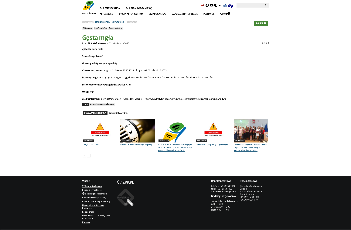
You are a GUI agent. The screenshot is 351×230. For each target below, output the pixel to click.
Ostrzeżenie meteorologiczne (102, 104)
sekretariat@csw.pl (227, 191)
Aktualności (106, 14)
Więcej (223, 14)
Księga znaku (88, 212)
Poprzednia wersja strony (94, 197)
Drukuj (260, 23)
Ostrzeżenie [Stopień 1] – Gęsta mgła (212, 145)
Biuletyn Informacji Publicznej (96, 201)
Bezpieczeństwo (157, 14)
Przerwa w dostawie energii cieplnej (136, 145)
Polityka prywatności (92, 190)
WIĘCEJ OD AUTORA (118, 113)
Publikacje (208, 14)
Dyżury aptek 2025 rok (131, 14)
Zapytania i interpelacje (185, 14)
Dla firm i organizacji (139, 8)
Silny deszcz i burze (91, 145)
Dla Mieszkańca (100, 28)
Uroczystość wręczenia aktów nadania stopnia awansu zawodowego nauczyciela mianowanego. (250, 147)
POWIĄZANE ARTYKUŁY (95, 113)
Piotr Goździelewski (97, 43)
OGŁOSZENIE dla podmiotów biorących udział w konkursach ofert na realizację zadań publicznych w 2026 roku (175, 147)
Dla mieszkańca (110, 8)
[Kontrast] (215, 5)
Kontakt (86, 222)
